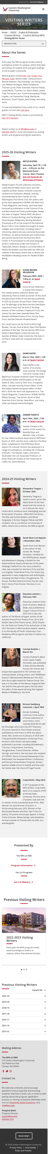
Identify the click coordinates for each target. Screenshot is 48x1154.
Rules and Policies (23, 1150)
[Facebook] (3, 1071)
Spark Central (37, 360)
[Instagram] (10, 1071)
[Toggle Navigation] (43, 9)
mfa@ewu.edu (8, 1105)
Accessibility (30, 1147)
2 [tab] (24, 969)
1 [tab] (21, 969)
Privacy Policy (16, 1147)
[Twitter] (6, 1071)
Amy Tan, (26, 75)
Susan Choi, (37, 75)
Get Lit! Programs (10, 118)
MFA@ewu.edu (27, 129)
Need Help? (24, 1136)
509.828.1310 (8, 1119)
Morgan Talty (8, 78)
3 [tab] (26, 969)
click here (25, 110)
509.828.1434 (8, 132)
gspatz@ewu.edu (9, 1116)
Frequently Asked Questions (22, 1102)
